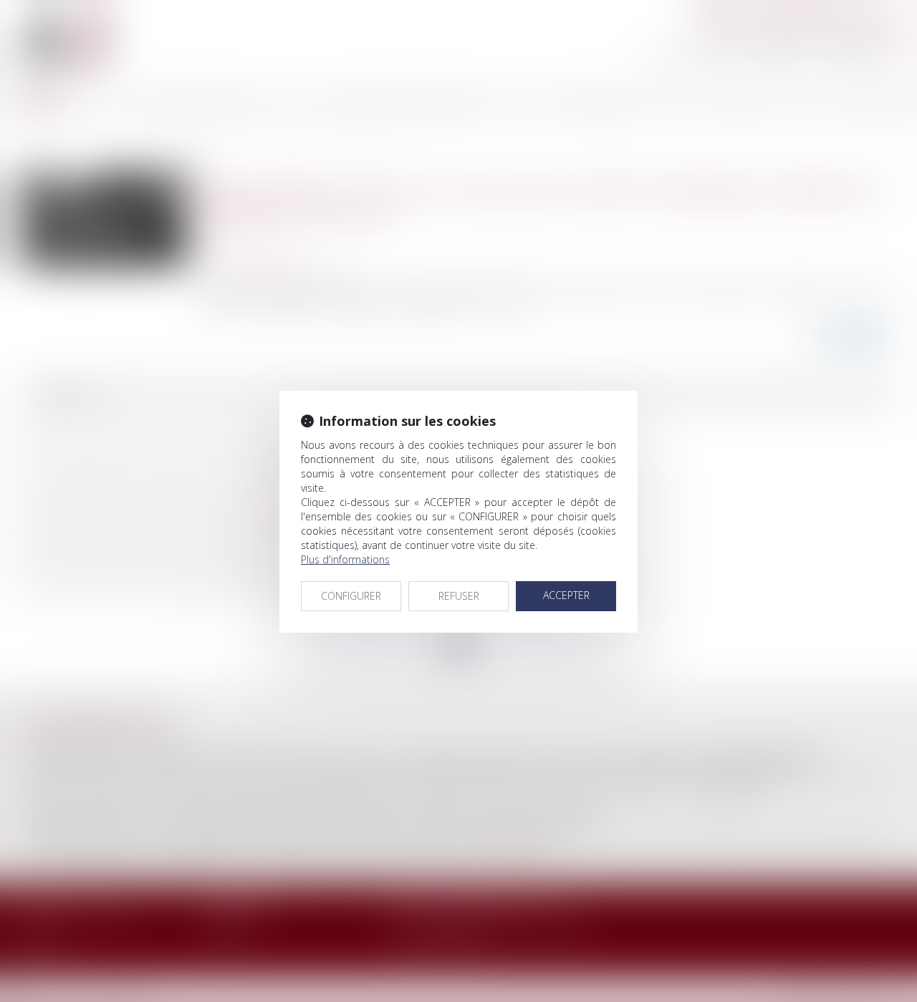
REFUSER (458, 596)
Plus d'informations (345, 559)
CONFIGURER (351, 596)
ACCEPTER (566, 595)
